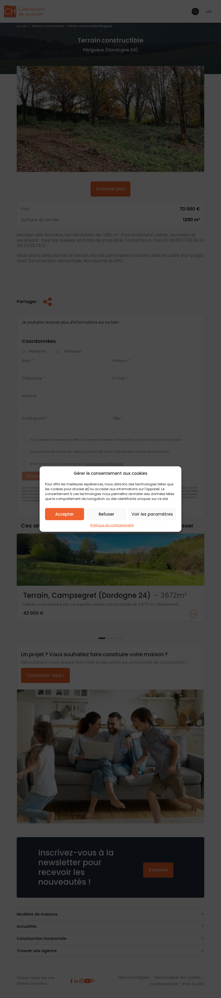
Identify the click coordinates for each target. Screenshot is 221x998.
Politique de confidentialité (112, 525)
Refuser (106, 514)
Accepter (64, 514)
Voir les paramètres (152, 514)
